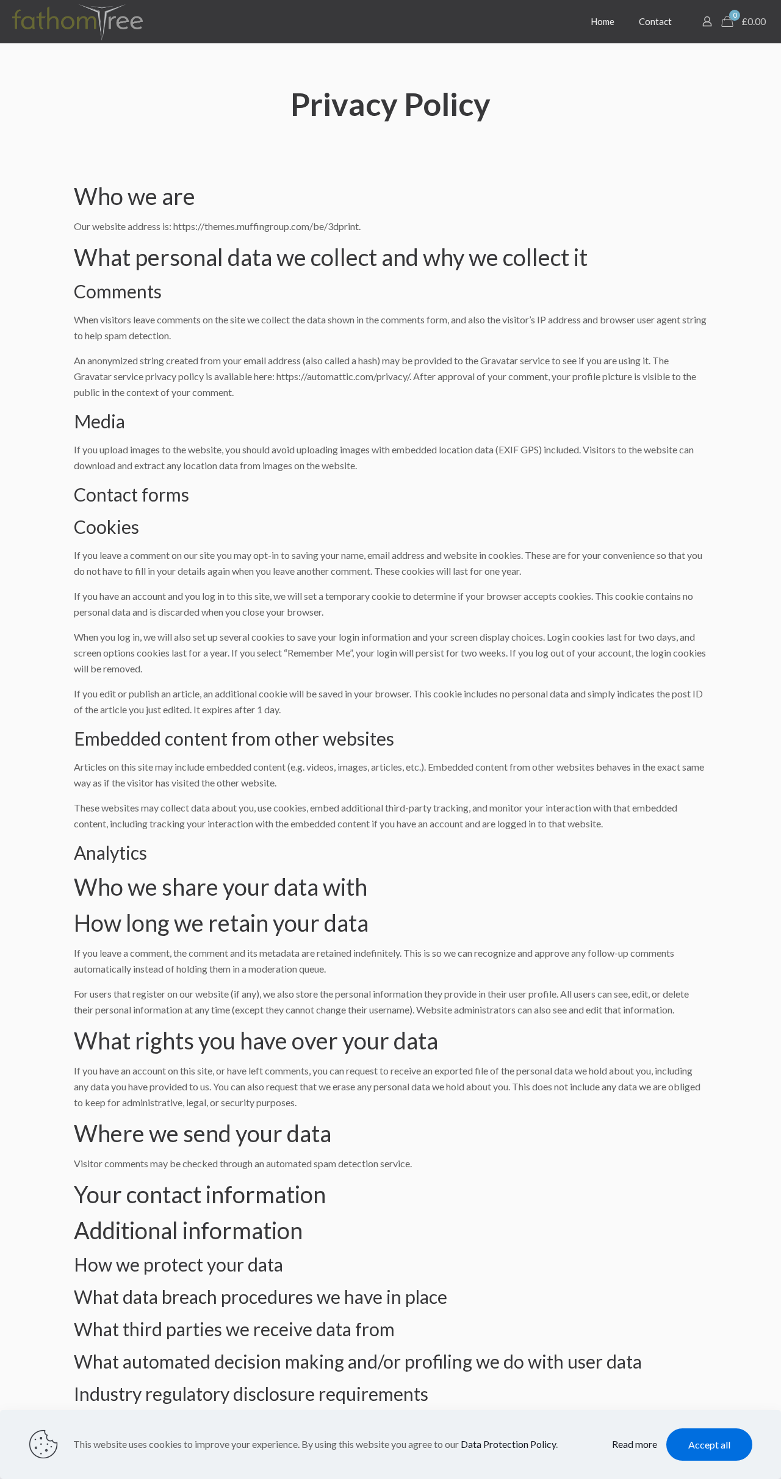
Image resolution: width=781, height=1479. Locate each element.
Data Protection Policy (508, 1444)
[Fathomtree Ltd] (77, 21)
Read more (634, 1444)
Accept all (709, 1444)
